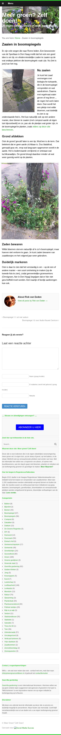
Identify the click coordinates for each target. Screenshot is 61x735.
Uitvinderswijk (9, 632)
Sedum (7, 613)
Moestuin (7, 592)
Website (32, 395)
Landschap (8, 582)
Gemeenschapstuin (11, 544)
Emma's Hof (9, 541)
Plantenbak (8, 601)
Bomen (7, 510)
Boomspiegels (9, 516)
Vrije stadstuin (9, 642)
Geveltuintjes (9, 551)
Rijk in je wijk (9, 610)
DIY (5, 532)
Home (17, 38)
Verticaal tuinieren (11, 639)
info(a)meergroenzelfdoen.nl (13, 673)
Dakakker (8, 523)
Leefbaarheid (9, 585)
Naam (37, 376)
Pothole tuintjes (10, 607)
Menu (10, 3)
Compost (7, 519)
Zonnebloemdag (10, 648)
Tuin (6, 629)
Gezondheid (9, 554)
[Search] (55, 444)
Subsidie (7, 623)
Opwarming (8, 598)
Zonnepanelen (10, 651)
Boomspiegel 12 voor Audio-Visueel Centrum (40, 320)
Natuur (7, 595)
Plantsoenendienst (11, 604)
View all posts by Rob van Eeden (32, 300)
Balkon (7, 504)
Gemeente (8, 548)
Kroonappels (9, 576)
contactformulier (41, 673)
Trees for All (8, 626)
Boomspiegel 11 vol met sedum (15, 317)
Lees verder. (11, 493)
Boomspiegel (9, 513)
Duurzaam (8, 538)
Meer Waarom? (47, 467)
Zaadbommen (9, 645)
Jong (6, 573)
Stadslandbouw (10, 617)
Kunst (6, 579)
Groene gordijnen (11, 560)
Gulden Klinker (10, 570)
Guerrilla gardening (11, 566)
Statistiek (7, 620)
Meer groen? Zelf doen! (24, 18)
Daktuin (7, 526)
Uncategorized (10, 635)
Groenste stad (9, 563)
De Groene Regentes (12, 529)
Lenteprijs (8, 588)
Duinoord (8, 535)
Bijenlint (7, 507)
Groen (6, 557)
